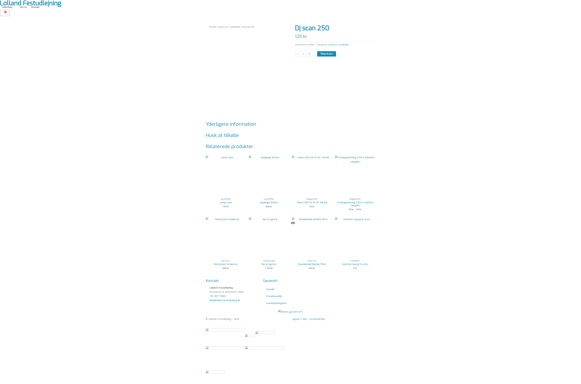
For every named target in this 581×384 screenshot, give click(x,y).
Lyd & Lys (223, 26)
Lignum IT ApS (299, 318)
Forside (212, 26)
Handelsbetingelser (276, 303)
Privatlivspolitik (274, 296)
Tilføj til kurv (326, 53)
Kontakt (270, 289)
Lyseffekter (235, 26)
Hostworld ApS (317, 318)
